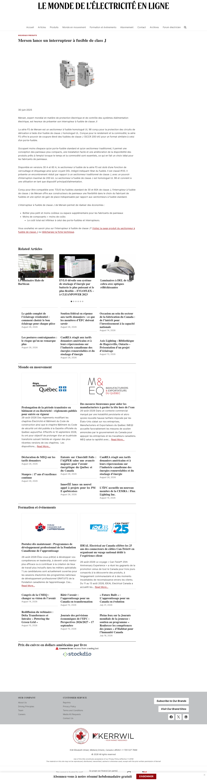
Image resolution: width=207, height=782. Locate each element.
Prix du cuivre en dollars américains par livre (52, 644)
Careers (21, 714)
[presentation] (36, 266)
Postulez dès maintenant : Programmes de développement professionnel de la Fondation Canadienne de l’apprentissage (49, 547)
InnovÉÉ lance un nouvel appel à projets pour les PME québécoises (78, 488)
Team (20, 710)
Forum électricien (172, 27)
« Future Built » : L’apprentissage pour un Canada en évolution (114, 598)
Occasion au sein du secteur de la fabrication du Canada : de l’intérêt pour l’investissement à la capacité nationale (117, 320)
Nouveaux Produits (27, 35)
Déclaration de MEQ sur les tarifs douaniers (38, 458)
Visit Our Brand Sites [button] (173, 708)
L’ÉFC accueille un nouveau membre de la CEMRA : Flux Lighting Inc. (117, 491)
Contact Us (68, 718)
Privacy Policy (69, 706)
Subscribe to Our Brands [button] (171, 700)
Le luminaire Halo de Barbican (31, 282)
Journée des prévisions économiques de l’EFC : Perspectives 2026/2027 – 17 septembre (77, 620)
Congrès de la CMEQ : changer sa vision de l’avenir (39, 596)
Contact (141, 27)
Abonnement (126, 27)
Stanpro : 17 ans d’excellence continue (39, 476)
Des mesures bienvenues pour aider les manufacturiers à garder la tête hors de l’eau (107, 405)
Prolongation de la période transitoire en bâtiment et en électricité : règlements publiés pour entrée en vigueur (49, 411)
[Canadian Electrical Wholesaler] (20, 27)
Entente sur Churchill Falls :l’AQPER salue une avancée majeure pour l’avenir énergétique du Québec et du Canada (78, 463)
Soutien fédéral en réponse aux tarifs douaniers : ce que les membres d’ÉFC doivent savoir (78, 318)
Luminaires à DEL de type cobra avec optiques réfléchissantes (116, 283)
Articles (42, 27)
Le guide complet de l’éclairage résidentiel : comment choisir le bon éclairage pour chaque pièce (38, 318)
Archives (154, 27)
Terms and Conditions (73, 710)
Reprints (67, 702)
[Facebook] (171, 717)
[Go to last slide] (22, 276)
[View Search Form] (185, 27)
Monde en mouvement (74, 27)
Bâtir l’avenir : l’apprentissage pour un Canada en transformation (77, 598)
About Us (22, 702)
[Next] (131, 276)
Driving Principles (26, 706)
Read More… (43, 446)
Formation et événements (103, 27)
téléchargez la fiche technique (58, 232)
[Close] (204, 775)
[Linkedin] (186, 717)
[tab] (71, 301)
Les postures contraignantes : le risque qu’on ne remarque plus (39, 341)
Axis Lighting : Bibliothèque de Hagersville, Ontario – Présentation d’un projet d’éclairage (117, 346)
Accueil (30, 27)
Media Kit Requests (72, 714)
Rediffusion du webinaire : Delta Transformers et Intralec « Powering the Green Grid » (37, 617)
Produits (54, 27)
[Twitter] (179, 717)
